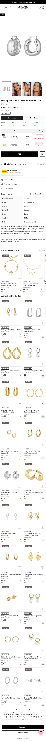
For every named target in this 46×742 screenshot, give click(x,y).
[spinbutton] (39, 135)
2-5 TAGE (7, 113)
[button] (36, 135)
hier (11, 239)
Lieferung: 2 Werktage (14, 172)
